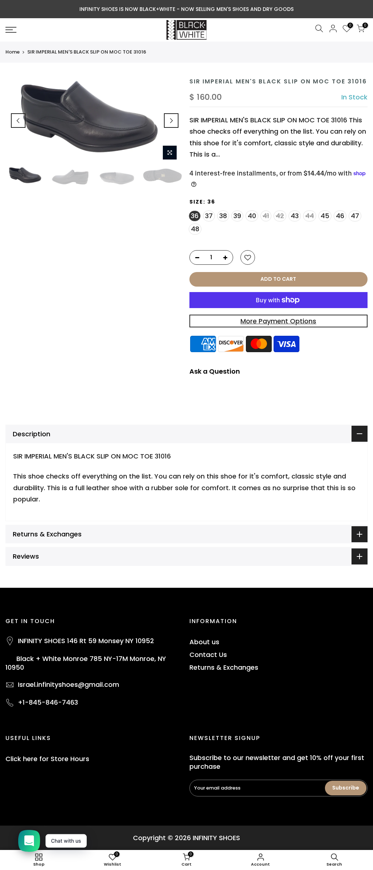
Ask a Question (214, 371)
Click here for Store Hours (47, 758)
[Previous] (18, 120)
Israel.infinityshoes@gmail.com (68, 684)
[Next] (171, 120)
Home (12, 52)
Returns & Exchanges (223, 667)
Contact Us (208, 654)
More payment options (278, 321)
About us (204, 641)
